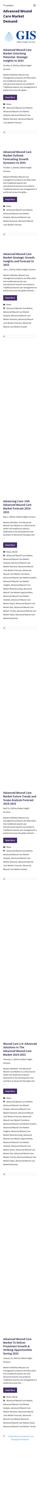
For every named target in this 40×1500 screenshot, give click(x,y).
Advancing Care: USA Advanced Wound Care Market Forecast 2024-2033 (17, 506)
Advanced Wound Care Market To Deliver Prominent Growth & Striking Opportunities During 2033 (17, 1346)
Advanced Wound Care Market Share (19, 1422)
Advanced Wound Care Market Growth (19, 577)
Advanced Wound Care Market (19, 107)
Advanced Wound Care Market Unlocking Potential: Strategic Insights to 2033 (17, 55)
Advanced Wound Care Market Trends (19, 1426)
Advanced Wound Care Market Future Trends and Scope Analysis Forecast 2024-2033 (19, 798)
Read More (10, 97)
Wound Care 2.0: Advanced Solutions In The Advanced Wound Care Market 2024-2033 (20, 1049)
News (8, 104)
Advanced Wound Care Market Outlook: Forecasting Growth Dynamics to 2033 (17, 157)
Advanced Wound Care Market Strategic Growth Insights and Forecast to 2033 (19, 259)
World (14, 552)
